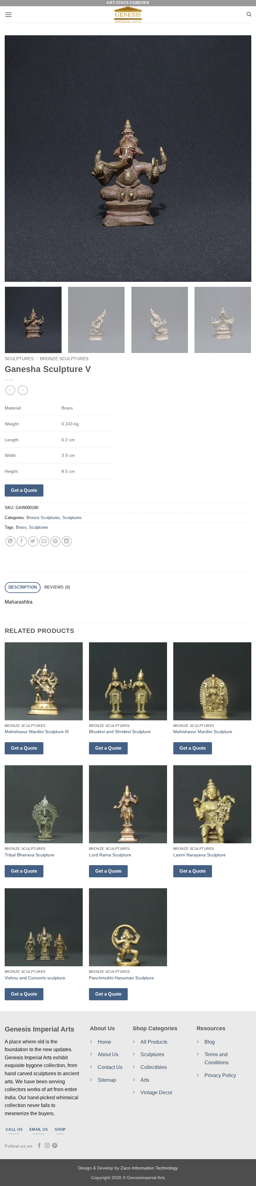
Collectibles (153, 1067)
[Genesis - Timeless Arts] (128, 14)
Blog (209, 1042)
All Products (153, 1042)
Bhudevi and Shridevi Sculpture (120, 731)
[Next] (238, 158)
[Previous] (17, 158)
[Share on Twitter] (33, 541)
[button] (8, 14)
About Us (108, 1054)
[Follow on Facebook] (39, 1146)
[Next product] (10, 390)
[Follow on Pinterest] (54, 1146)
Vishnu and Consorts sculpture (35, 977)
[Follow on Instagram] (47, 1146)
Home (104, 1042)
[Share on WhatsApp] (10, 541)
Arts (144, 1080)
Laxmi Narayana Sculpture (199, 854)
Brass (21, 527)
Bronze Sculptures (64, 358)
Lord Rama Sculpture (110, 854)
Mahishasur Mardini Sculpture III (37, 731)
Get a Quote (24, 490)
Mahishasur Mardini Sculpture (202, 731)
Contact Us (110, 1067)
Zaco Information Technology (149, 1167)
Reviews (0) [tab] (57, 587)
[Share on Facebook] (22, 541)
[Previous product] (22, 390)
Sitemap (107, 1080)
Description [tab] (22, 587)
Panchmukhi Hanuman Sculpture (121, 977)
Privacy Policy (220, 1075)
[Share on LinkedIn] (67, 541)
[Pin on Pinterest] (55, 541)
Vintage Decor (156, 1092)
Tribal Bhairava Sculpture (29, 854)
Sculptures (19, 358)
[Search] (249, 14)
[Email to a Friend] (44, 541)
